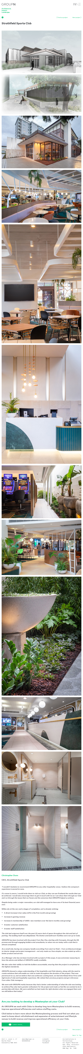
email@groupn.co (28, 1039)
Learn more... (17, 1024)
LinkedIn (45, 1039)
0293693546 (26, 1041)
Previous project (62, 17)
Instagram (46, 1041)
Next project (76, 17)
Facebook (45, 1043)
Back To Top (76, 1035)
